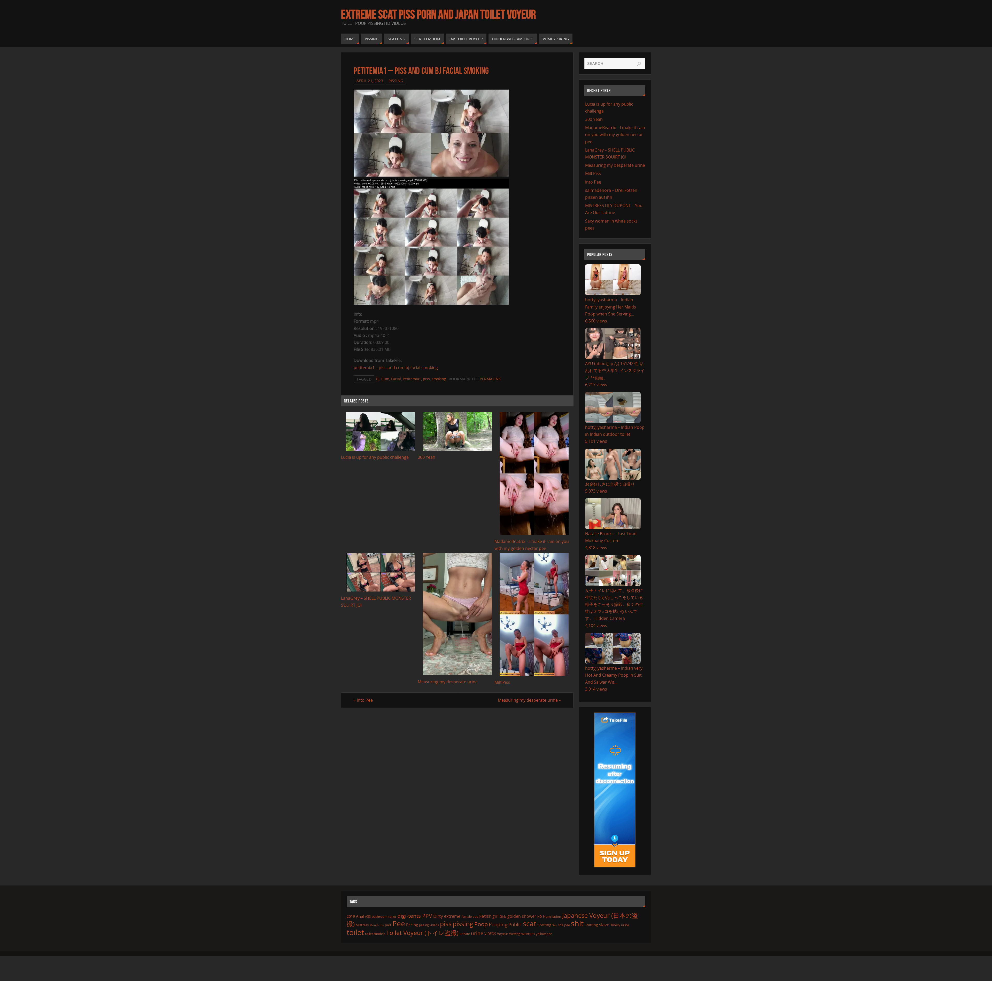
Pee (398, 923)
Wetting (514, 934)
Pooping (498, 924)
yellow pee (544, 933)
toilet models (375, 933)
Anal (360, 916)
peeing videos (429, 925)
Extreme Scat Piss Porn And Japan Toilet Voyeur (438, 14)
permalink (490, 378)
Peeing (412, 924)
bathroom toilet (384, 916)
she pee (564, 925)
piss (426, 378)
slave (604, 925)
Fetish (485, 916)
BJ (377, 378)
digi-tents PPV (414, 915)
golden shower (521, 916)
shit (577, 923)
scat (529, 923)
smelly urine (619, 925)
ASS (368, 916)
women (528, 933)
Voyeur (502, 933)
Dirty (438, 916)
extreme (452, 916)
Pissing (396, 80)
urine (477, 933)
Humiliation (552, 916)
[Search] (638, 64)
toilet (355, 932)
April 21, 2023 (370, 80)
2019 (351, 916)
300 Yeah (426, 457)
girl (495, 916)
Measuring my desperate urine (448, 682)
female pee (469, 916)
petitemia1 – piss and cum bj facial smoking (396, 367)
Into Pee (363, 700)
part (388, 925)
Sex (554, 925)
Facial (396, 378)
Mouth (374, 925)
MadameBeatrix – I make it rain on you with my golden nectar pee (615, 134)
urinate (465, 934)
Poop (481, 924)
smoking (439, 378)
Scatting (544, 924)
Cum (385, 378)
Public (515, 924)
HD (539, 916)
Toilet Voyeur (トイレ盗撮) (422, 933)
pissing (463, 923)
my (382, 925)
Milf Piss (502, 682)
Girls (503, 916)
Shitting (591, 924)
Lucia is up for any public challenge (375, 457)
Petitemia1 (412, 378)
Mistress (362, 925)
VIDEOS (490, 933)
